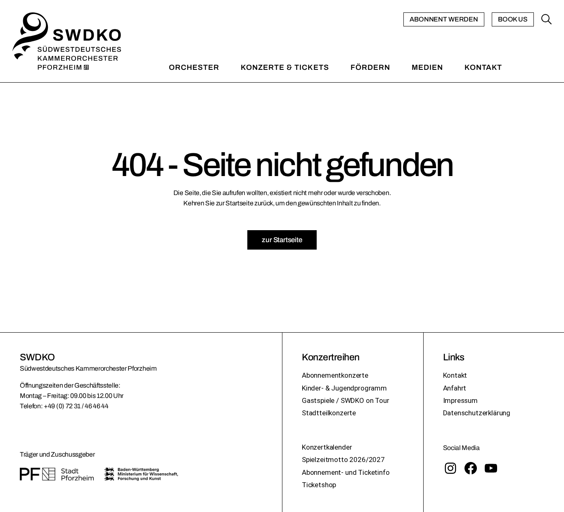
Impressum (460, 400)
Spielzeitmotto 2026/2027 (343, 459)
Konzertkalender (327, 447)
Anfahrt (455, 388)
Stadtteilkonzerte (329, 413)
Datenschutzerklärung (477, 413)
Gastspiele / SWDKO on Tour (345, 400)
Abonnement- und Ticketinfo (346, 472)
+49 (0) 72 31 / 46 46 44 (76, 406)
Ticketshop (319, 485)
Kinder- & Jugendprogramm (344, 388)
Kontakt (455, 375)
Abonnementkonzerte (335, 375)
